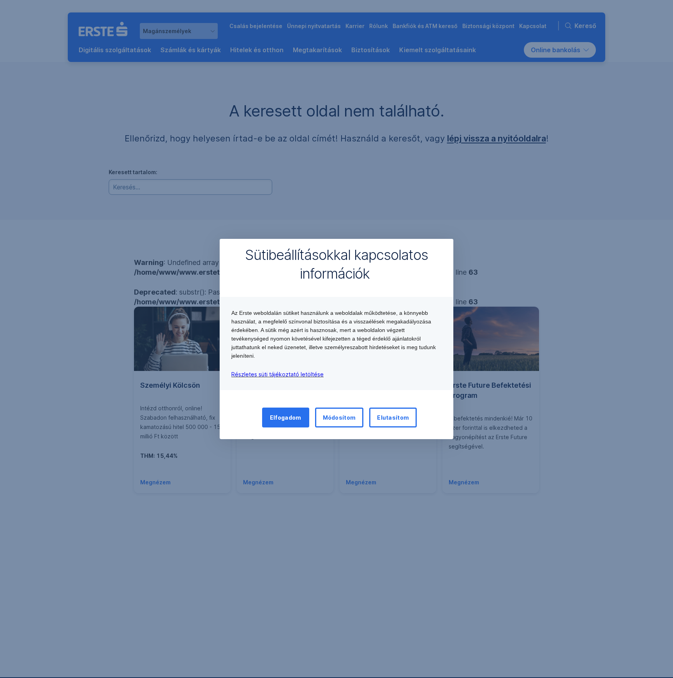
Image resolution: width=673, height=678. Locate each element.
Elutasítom (393, 417)
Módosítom (339, 417)
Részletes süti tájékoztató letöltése (277, 374)
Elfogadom (285, 417)
